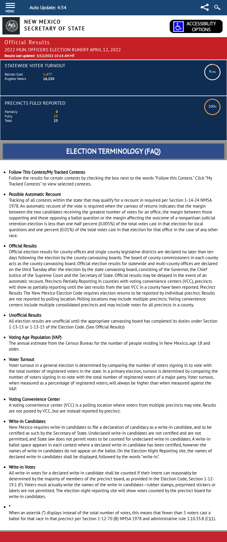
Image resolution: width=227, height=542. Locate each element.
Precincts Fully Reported (35, 103)
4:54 (62, 7)
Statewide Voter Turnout (35, 65)
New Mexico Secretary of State (54, 25)
